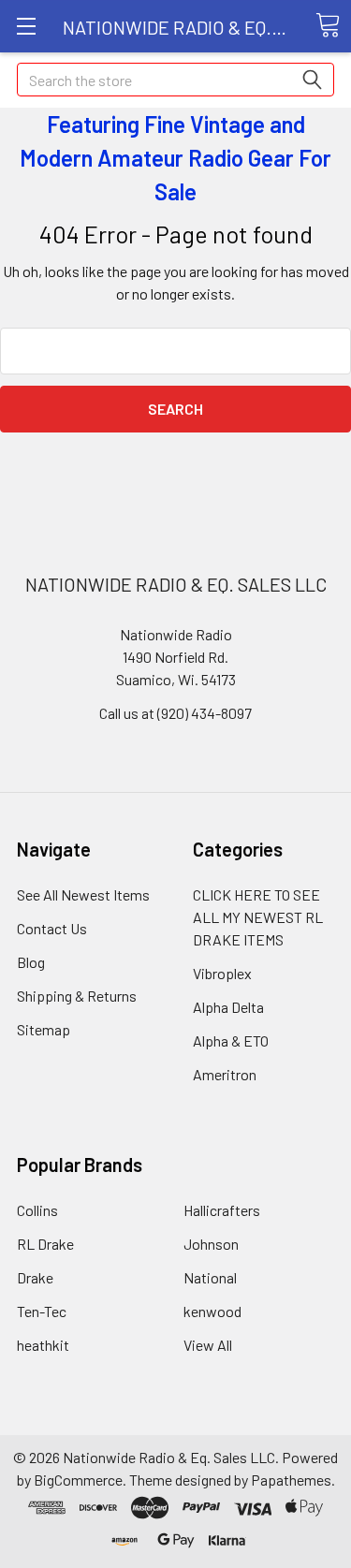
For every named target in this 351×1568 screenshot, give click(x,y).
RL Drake (45, 1244)
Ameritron (224, 1074)
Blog (31, 962)
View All (207, 1345)
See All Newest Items (83, 894)
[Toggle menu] (25, 25)
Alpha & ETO (231, 1040)
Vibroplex (222, 973)
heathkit (43, 1345)
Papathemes (291, 1479)
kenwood (212, 1311)
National (210, 1277)
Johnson (211, 1244)
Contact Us (52, 928)
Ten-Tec (41, 1311)
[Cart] (327, 25)
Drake (35, 1277)
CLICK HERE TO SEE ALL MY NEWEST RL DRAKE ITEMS (258, 917)
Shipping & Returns (77, 995)
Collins (37, 1210)
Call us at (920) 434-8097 (175, 713)
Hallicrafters (221, 1210)
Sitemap (43, 1029)
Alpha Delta (228, 1007)
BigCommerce (78, 1479)
